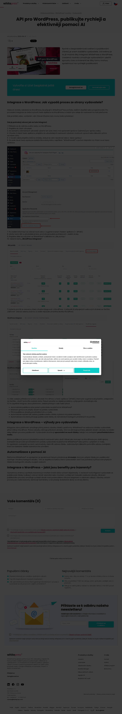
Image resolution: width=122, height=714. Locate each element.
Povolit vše (86, 370)
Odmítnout (35, 370)
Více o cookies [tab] (87, 348)
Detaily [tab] (61, 348)
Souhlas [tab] (34, 348)
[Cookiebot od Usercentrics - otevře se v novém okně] (91, 342)
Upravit (60, 370)
